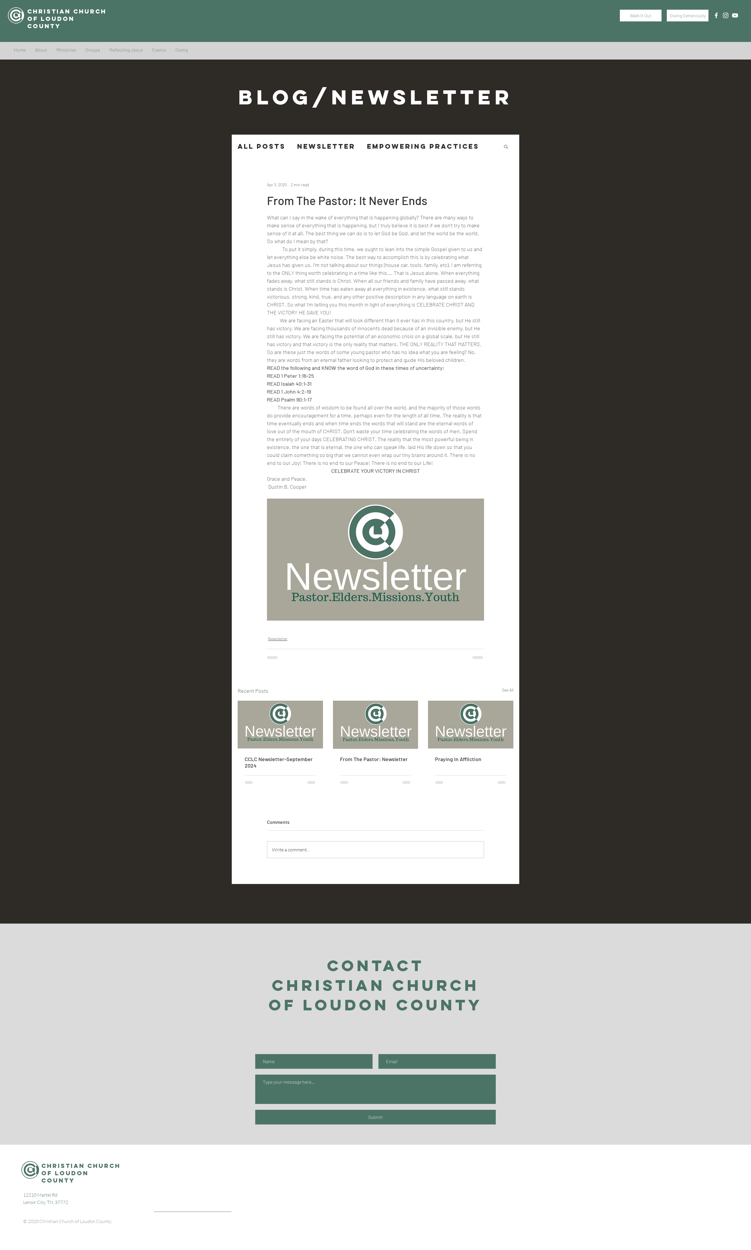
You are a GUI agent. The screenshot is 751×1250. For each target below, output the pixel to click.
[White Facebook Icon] (716, 15)
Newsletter (326, 146)
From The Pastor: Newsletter (374, 759)
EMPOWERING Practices (423, 146)
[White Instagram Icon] (725, 15)
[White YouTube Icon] (735, 15)
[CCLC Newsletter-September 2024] (280, 724)
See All (507, 689)
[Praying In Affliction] (470, 724)
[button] (506, 146)
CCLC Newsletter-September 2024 (279, 762)
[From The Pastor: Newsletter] (375, 725)
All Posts (261, 146)
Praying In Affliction (458, 759)
